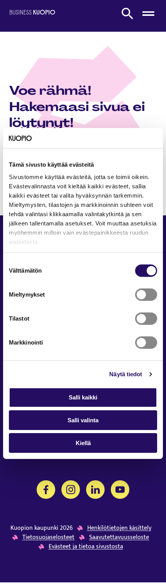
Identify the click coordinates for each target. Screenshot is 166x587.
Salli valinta (83, 420)
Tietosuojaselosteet (48, 537)
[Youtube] (120, 489)
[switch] (146, 294)
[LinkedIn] (95, 489)
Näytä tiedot (125, 374)
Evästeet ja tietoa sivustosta (86, 546)
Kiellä (83, 443)
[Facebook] (46, 489)
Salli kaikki (83, 397)
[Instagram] (70, 489)
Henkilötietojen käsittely (119, 528)
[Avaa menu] (148, 13)
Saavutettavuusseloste (119, 537)
